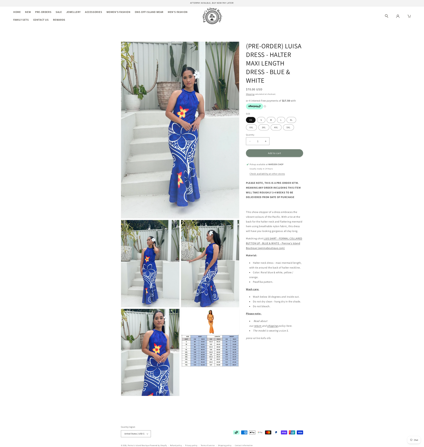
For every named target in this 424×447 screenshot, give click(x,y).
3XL (264, 127)
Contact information (244, 445)
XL (291, 119)
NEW (28, 12)
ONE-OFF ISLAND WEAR (149, 12)
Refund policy (176, 445)
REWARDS (59, 20)
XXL (251, 127)
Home (17, 12)
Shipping (250, 94)
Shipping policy (225, 445)
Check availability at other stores (267, 173)
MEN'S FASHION (178, 12)
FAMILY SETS (21, 20)
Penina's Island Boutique (139, 445)
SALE (59, 12)
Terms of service (208, 445)
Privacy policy (191, 445)
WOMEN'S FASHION (118, 12)
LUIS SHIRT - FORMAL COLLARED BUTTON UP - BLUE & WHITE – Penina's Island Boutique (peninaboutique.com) (274, 243)
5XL (289, 127)
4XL (276, 127)
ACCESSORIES (93, 12)
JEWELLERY (73, 12)
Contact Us (41, 20)
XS (250, 119)
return (258, 326)
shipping (272, 326)
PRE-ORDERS (43, 12)
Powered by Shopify (158, 445)
